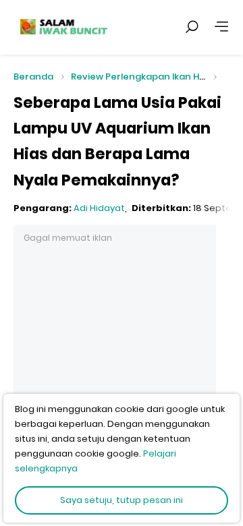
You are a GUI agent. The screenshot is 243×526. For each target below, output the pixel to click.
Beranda (33, 77)
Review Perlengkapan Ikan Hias (141, 76)
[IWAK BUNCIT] (63, 27)
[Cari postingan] (192, 27)
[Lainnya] (221, 27)
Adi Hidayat (99, 208)
